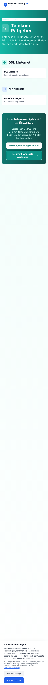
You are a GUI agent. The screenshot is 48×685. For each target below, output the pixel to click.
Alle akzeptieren (14, 680)
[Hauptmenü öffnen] (43, 5)
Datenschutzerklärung (12, 668)
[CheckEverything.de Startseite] (18, 5)
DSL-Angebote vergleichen (22, 145)
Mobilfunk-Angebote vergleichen (22, 155)
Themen (5, 19)
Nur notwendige (14, 673)
